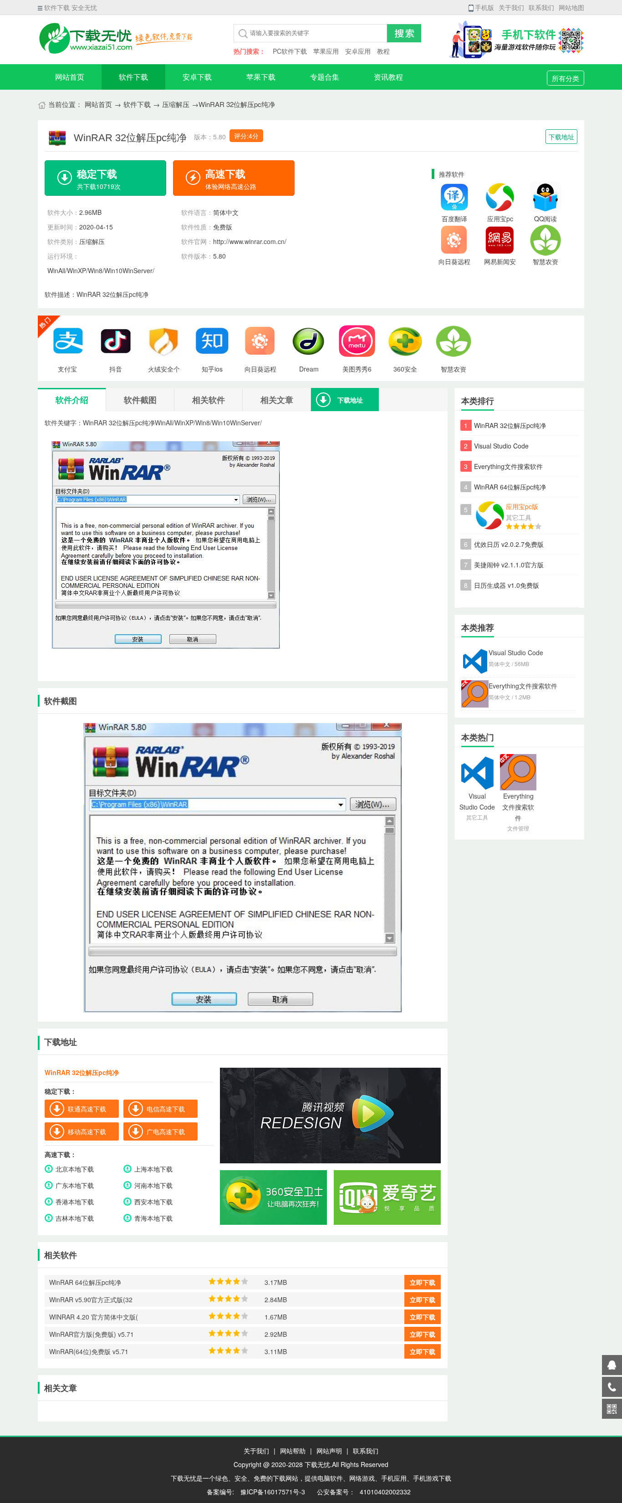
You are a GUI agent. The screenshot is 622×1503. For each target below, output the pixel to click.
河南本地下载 (153, 1185)
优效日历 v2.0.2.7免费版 (509, 544)
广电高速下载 (166, 1131)
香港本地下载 (75, 1201)
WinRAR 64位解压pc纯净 (510, 486)
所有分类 (565, 78)
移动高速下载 (87, 1131)
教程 (383, 51)
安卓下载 (197, 76)
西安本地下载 (153, 1201)
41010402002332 (385, 1491)
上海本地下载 (153, 1168)
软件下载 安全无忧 (70, 7)
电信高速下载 (166, 1108)
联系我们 (541, 7)
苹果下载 (260, 76)
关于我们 (511, 7)
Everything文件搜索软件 (508, 466)
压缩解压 (175, 104)
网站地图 (571, 7)
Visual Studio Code (501, 445)
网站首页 (69, 76)
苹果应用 (326, 51)
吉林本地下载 (75, 1218)
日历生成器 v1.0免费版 (506, 585)
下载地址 (561, 136)
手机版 (484, 7)
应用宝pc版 (522, 506)
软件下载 (133, 76)
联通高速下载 (87, 1108)
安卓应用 (358, 51)
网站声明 (329, 1450)
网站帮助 (293, 1450)
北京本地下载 (75, 1168)
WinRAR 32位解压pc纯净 (510, 425)
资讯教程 (388, 76)
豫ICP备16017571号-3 (272, 1491)
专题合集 (324, 76)
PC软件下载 (290, 51)
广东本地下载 (75, 1185)
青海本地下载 (153, 1218)
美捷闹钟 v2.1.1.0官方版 (509, 564)
